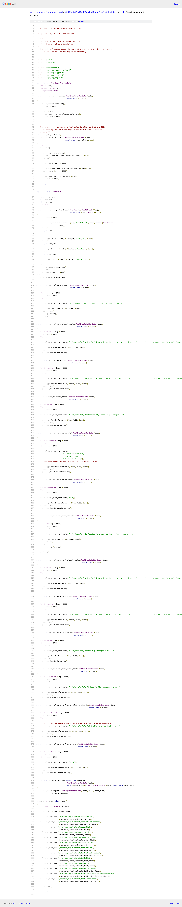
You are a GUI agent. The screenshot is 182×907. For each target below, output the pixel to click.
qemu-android (37, 11)
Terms (28, 903)
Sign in (177, 4)
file (81, 21)
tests (122, 11)
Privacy (22, 903)
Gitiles (15, 903)
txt (171, 903)
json (178, 903)
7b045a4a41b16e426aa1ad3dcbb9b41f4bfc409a (90, 11)
